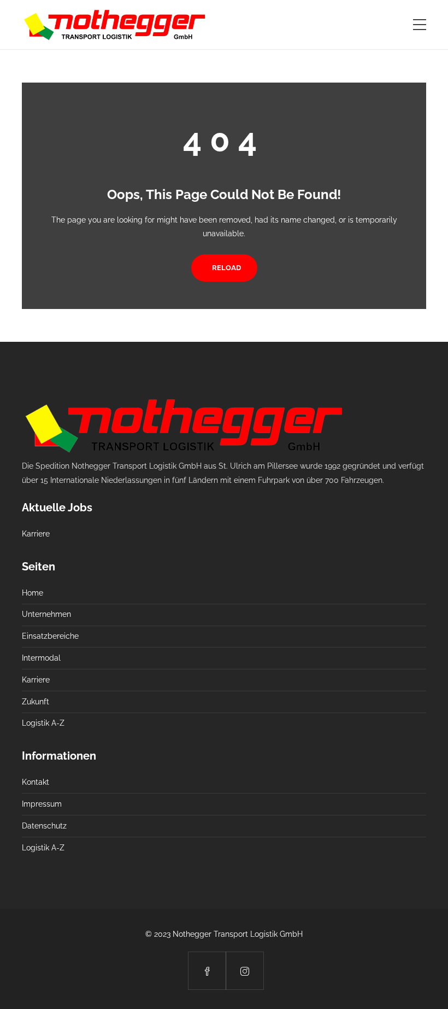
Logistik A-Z (43, 723)
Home (32, 592)
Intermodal (41, 658)
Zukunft (35, 701)
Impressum (42, 804)
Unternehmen (46, 614)
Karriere (36, 533)
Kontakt (35, 782)
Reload (226, 268)
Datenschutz (44, 825)
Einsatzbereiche (50, 636)
